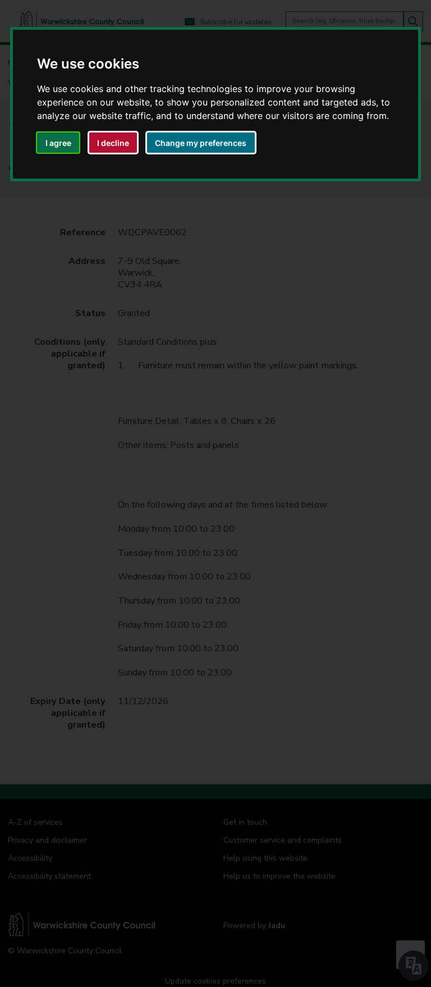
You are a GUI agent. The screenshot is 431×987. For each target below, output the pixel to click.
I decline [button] (113, 143)
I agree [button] (58, 143)
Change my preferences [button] (200, 143)
